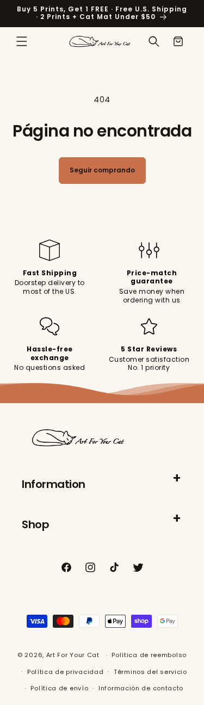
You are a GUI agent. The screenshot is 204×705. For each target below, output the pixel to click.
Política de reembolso (149, 655)
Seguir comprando (102, 170)
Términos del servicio (150, 671)
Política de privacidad (65, 671)
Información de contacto (140, 688)
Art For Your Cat (73, 655)
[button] (22, 41)
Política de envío (59, 688)
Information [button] (53, 484)
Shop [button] (35, 524)
